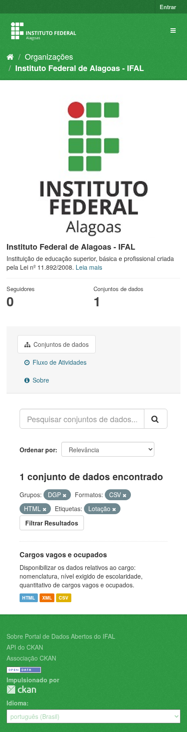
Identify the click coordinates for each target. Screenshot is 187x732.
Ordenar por (37, 449)
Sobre (40, 380)
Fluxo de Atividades (59, 362)
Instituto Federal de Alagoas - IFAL (79, 68)
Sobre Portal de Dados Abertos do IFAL (61, 636)
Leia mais (89, 267)
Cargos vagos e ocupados (63, 554)
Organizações (49, 56)
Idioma (17, 702)
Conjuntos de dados (60, 344)
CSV (63, 597)
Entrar (168, 7)
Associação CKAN (31, 658)
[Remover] (65, 494)
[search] (155, 419)
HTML (28, 597)
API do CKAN (25, 647)
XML (47, 597)
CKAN (21, 689)
